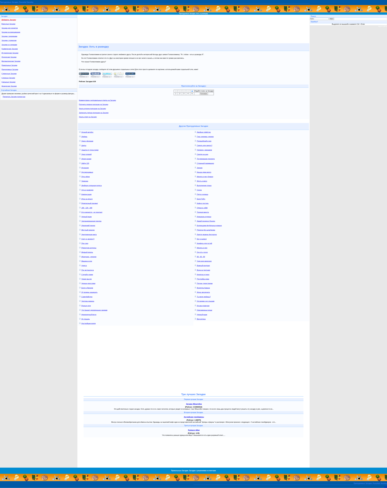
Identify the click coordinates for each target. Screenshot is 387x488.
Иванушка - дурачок (88, 257)
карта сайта (382, 26)
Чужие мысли (86, 279)
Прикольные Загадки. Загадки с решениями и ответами (193, 470)
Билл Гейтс (201, 199)
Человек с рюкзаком (204, 150)
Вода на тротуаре (203, 270)
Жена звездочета (203, 292)
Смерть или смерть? (204, 145)
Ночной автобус (87, 132)
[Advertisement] (193, 29)
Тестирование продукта (206, 159)
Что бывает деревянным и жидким (94, 310)
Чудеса (84, 265)
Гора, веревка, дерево (205, 137)
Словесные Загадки (9, 74)
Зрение (199, 168)
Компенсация (86, 194)
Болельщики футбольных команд (209, 225)
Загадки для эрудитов (10, 28)
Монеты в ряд (202, 248)
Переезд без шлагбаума (206, 230)
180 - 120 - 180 (86, 208)
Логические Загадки (9, 57)
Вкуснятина (201, 319)
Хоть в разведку (87, 190)
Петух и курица (202, 194)
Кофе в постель (203, 203)
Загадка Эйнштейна (194, 404)
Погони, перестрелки (205, 283)
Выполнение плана (204, 185)
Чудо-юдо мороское (204, 261)
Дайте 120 (85, 163)
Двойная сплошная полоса (91, 185)
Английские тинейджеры (194, 417)
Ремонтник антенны (88, 248)
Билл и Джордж (87, 288)
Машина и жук (86, 261)
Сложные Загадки (8, 78)
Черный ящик (86, 217)
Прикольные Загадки (9, 65)
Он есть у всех (202, 252)
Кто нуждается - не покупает (91, 212)
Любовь (84, 137)
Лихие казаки (86, 159)
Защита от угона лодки (89, 150)
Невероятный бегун (88, 314)
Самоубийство (86, 297)
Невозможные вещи (204, 310)
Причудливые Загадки (10, 69)
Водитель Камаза (203, 288)
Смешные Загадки (8, 82)
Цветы (83, 145)
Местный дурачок (88, 230)
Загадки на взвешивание (11, 32)
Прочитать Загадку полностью (14, 97)
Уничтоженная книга (89, 234)
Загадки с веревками (9, 36)
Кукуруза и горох (203, 274)
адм (385, 487)
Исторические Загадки (10, 53)
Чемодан (84, 181)
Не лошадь (85, 319)
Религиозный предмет (89, 203)
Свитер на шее (202, 154)
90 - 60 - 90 (201, 257)
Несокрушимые (87, 172)
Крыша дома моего (204, 172)
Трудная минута (203, 212)
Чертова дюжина (87, 301)
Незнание (85, 168)
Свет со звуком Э (87, 239)
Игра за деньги (87, 199)
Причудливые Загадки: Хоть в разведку (193, 13)
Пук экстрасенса (87, 270)
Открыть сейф (202, 208)
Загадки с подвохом (9, 40)
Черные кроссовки (88, 283)
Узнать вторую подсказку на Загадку (92, 108)
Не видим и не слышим (205, 301)
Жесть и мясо (202, 181)
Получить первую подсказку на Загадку (93, 104)
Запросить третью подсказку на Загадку (94, 113)
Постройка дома (203, 279)
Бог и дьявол (202, 239)
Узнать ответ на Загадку (88, 117)
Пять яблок (85, 177)
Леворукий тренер (88, 225)
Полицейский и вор (204, 141)
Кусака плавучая (203, 306)
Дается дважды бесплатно (207, 234)
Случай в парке (87, 274)
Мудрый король (87, 252)
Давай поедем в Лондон (206, 221)
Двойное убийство (204, 132)
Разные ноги (86, 306)
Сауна (199, 190)
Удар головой (86, 154)
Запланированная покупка (91, 221)
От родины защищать (89, 292)
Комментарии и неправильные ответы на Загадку (97, 100)
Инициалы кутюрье (204, 217)
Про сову (84, 243)
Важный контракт (203, 265)
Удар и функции (87, 141)
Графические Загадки (10, 49)
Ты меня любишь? (204, 297)
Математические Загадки (11, 61)
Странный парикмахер (205, 163)
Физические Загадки (9, 86)
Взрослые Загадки (8, 24)
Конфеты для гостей (204, 243)
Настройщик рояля (88, 323)
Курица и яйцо (194, 430)
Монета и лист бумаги (205, 177)
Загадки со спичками (9, 45)
